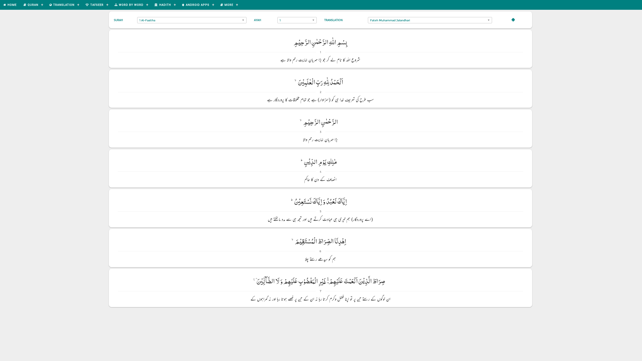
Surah (118, 20)
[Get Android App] (513, 19)
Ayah (257, 20)
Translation (333, 20)
